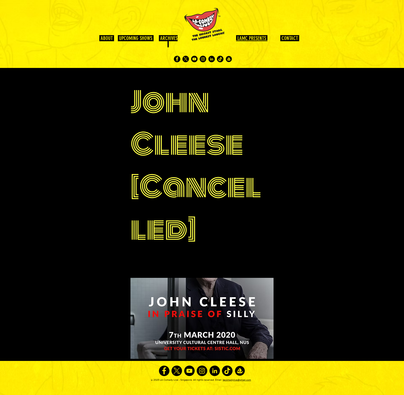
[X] (185, 59)
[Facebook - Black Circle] (177, 59)
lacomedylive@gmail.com (237, 379)
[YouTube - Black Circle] (194, 59)
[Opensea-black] (229, 59)
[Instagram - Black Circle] (203, 59)
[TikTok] (220, 59)
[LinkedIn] (211, 59)
